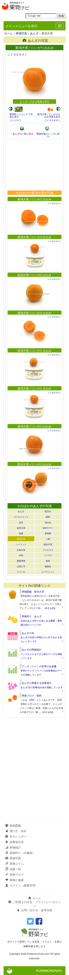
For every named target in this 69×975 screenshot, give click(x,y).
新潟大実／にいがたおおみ (34, 199)
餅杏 (48, 560)
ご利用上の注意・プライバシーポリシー (37, 904)
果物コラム (17, 863)
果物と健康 (17, 880)
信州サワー (48, 527)
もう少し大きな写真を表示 (34, 101)
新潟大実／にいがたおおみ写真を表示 (48, 115)
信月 (21, 522)
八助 (48, 538)
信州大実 (21, 527)
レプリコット (48, 571)
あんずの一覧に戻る (23, 133)
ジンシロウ (15, 120)
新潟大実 (21, 538)
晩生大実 (48, 544)
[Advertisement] (34, 165)
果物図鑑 (15, 825)
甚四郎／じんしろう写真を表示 (21, 115)
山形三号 (21, 566)
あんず (34, 33)
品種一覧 (15, 869)
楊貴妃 (48, 566)
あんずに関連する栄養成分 (36, 683)
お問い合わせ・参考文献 (36, 910)
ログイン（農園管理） (24, 885)
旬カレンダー (18, 836)
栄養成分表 (17, 842)
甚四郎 (48, 533)
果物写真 (21, 33)
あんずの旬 (28, 633)
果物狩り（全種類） (22, 853)
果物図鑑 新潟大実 (33, 591)
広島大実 (21, 549)
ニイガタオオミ (52, 120)
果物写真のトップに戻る (47, 135)
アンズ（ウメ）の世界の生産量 (39, 666)
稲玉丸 (48, 511)
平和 (21, 555)
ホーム (8, 33)
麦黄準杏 (21, 560)
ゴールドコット (21, 516)
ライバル (21, 571)
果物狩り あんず (32, 616)
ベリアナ (48, 555)
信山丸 (48, 522)
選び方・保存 (18, 831)
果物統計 (15, 847)
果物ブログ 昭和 (32, 695)
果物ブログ (17, 874)
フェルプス (48, 549)
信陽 (21, 533)
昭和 (48, 516)
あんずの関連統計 (32, 649)
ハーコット (21, 544)
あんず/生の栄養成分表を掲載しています (42, 687)
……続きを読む (48, 608)
